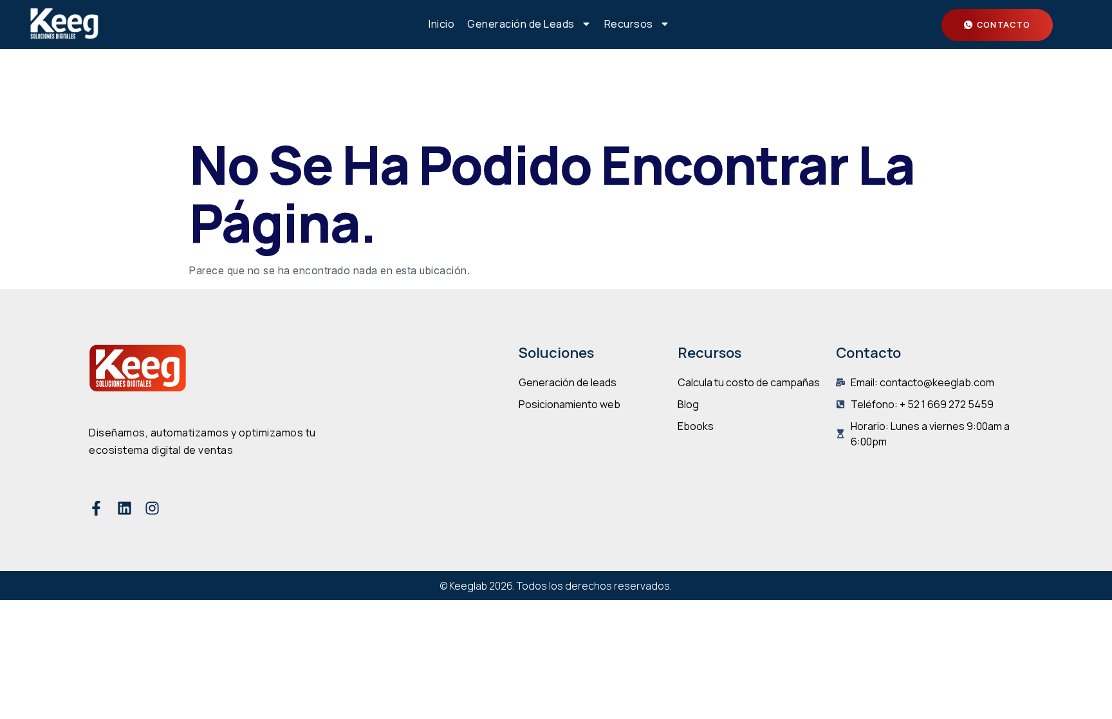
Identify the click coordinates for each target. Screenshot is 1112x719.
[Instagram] (152, 508)
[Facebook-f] (96, 508)
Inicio (441, 24)
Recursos (628, 24)
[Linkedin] (124, 508)
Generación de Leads (521, 24)
